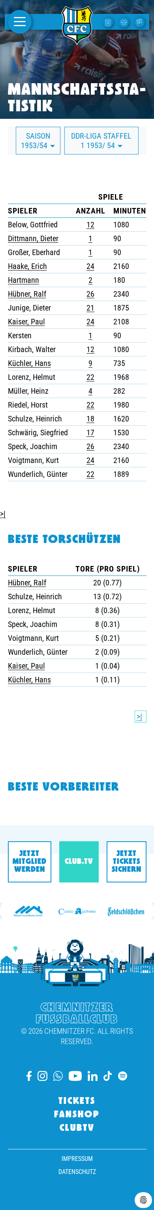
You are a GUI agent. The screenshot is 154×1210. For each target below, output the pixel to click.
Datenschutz (77, 1172)
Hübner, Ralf (27, 294)
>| (3, 513)
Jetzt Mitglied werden (30, 862)
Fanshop (77, 1115)
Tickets (77, 1101)
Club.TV (79, 862)
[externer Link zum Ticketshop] (109, 21)
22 (90, 377)
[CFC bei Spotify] (123, 1076)
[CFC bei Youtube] (75, 1076)
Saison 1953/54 (35, 140)
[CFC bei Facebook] (29, 1076)
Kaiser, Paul (26, 321)
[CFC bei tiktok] (107, 1076)
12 (90, 224)
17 (90, 432)
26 (90, 294)
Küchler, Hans (29, 363)
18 (90, 418)
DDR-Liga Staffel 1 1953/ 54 (101, 140)
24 (90, 266)
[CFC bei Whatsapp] (58, 1076)
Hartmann (23, 280)
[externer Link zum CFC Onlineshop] (125, 21)
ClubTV (77, 1128)
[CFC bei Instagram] (42, 1076)
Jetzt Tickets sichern (126, 862)
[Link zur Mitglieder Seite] (140, 21)
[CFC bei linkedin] (93, 1076)
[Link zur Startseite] (77, 41)
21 (90, 308)
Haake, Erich (27, 266)
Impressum (77, 1158)
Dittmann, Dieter (33, 238)
